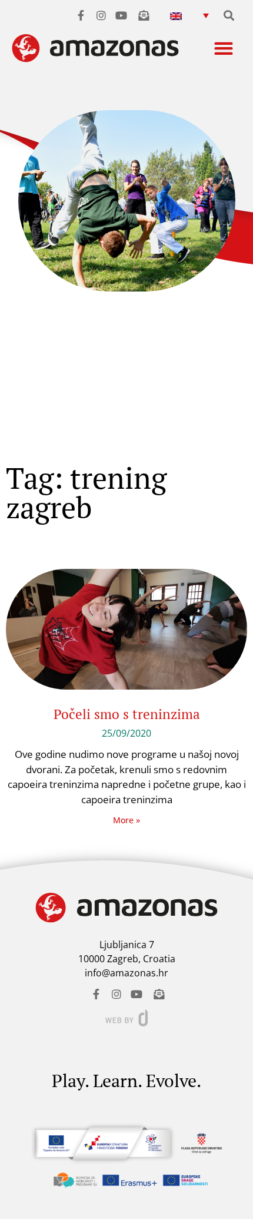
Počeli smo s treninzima (127, 714)
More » (126, 820)
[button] (190, 15)
